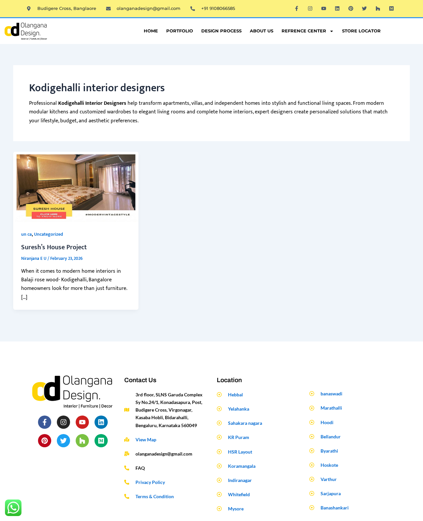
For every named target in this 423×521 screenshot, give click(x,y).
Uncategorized (48, 234)
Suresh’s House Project (54, 247)
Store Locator (361, 30)
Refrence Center (304, 30)
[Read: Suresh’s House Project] (75, 186)
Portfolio (179, 30)
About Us (261, 30)
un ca (26, 234)
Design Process (221, 30)
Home (151, 30)
